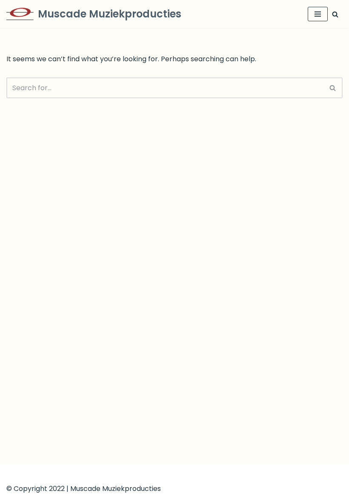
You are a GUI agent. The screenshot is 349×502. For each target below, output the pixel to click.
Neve (132, 472)
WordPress (207, 472)
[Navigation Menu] (318, 14)
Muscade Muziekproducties (115, 488)
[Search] (335, 14)
